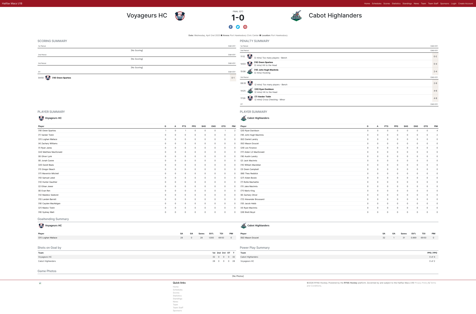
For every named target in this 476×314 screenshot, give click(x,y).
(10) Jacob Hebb (248, 203)
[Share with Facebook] (231, 26)
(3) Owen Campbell (249, 169)
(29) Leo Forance (248, 148)
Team (423, 3)
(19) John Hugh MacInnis (266, 70)
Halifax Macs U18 (12, 3)
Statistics (397, 3)
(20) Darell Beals (46, 165)
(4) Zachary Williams (47, 143)
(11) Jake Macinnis (249, 186)
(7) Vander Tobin (262, 96)
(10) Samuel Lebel (46, 178)
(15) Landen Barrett (47, 199)
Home (367, 3)
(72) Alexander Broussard (252, 199)
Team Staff (433, 3)
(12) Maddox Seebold (48, 195)
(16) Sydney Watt (46, 212)
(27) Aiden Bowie (248, 178)
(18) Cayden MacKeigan (49, 203)
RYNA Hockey (350, 283)
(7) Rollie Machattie (249, 182)
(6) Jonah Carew (46, 160)
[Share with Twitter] (238, 26)
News (416, 3)
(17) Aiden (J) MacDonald (252, 152)
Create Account (465, 3)
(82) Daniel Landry (249, 139)
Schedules (376, 3)
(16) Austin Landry (249, 156)
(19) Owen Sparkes (263, 62)
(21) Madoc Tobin (46, 208)
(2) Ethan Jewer (45, 186)
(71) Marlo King (247, 190)
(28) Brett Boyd (247, 212)
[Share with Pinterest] (245, 26)
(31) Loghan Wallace (47, 139)
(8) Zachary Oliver (248, 195)
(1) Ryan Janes (45, 148)
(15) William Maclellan (250, 165)
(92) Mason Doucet (249, 143)
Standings (407, 3)
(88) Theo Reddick (249, 173)
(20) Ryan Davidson (264, 89)
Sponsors (444, 3)
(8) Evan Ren (44, 190)
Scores (387, 3)
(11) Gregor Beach (46, 169)
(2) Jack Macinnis (248, 160)
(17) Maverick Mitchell (48, 173)
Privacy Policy (421, 283)
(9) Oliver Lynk (45, 156)
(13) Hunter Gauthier (47, 182)
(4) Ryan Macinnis (248, 208)
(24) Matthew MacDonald (50, 152)
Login (453, 3)
